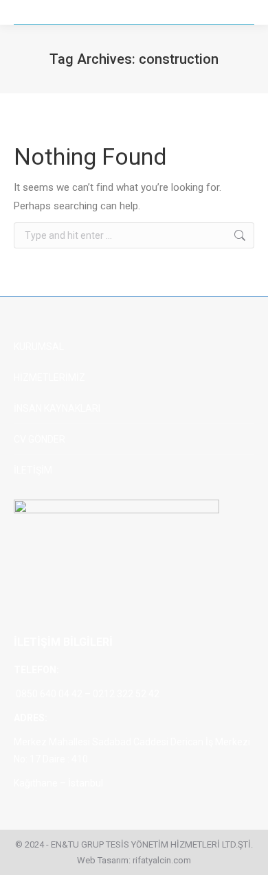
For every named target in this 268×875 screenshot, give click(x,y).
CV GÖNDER (39, 439)
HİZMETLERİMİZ (49, 377)
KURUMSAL (39, 346)
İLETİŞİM (33, 470)
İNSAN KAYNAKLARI (57, 408)
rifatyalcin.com (162, 860)
